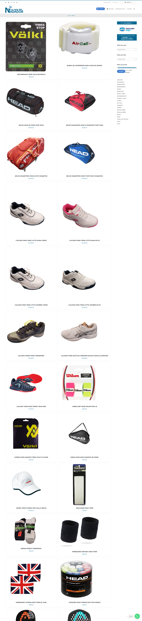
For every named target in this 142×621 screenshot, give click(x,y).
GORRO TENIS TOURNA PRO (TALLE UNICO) (31, 508)
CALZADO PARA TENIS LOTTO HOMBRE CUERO (31, 305)
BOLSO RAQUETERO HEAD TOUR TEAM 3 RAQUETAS (84, 176)
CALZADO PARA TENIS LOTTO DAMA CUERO (31, 240)
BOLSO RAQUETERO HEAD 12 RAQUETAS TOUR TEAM (84, 125)
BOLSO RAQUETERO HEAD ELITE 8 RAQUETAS (31, 176)
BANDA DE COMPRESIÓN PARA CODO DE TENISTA (84, 65)
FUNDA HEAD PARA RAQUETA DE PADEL (84, 457)
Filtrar (121, 71)
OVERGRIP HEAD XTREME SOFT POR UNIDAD (84, 602)
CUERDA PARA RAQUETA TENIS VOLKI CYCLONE (31, 457)
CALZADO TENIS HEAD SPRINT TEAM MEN (31, 406)
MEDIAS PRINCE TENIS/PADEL (31, 548)
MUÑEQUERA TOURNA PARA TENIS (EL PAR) (31, 602)
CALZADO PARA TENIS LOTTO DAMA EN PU (84, 240)
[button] (134, 8)
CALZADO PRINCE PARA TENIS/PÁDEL (31, 356)
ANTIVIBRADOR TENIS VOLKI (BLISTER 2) (31, 74)
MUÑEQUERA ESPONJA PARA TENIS (84, 551)
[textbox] (127, 49)
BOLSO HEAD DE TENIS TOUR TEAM (31, 125)
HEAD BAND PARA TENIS (84, 508)
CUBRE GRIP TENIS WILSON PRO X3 (84, 406)
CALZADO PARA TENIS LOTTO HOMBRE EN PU (84, 305)
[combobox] (127, 49)
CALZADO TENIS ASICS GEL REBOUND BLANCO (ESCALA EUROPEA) (84, 356)
